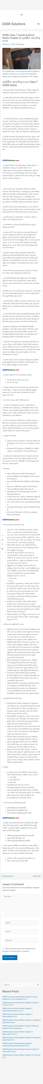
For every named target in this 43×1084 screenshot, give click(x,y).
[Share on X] (2, 549)
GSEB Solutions (13, 24)
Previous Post (7, 876)
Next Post (37, 876)
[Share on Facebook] (2, 544)
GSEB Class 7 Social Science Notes (19, 71)
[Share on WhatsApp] (2, 535)
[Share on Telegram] (2, 540)
